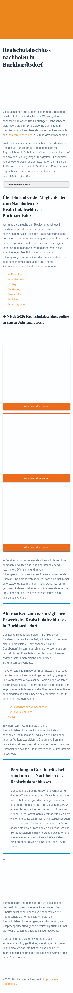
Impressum (50, 979)
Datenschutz (10, 983)
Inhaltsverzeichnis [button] (19, 184)
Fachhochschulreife (20, 711)
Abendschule (16, 279)
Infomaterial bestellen (36, 406)
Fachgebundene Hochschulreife (27, 706)
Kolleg (12, 284)
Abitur (11, 716)
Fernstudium (15, 294)
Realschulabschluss (20, 135)
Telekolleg (14, 289)
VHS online (15, 274)
